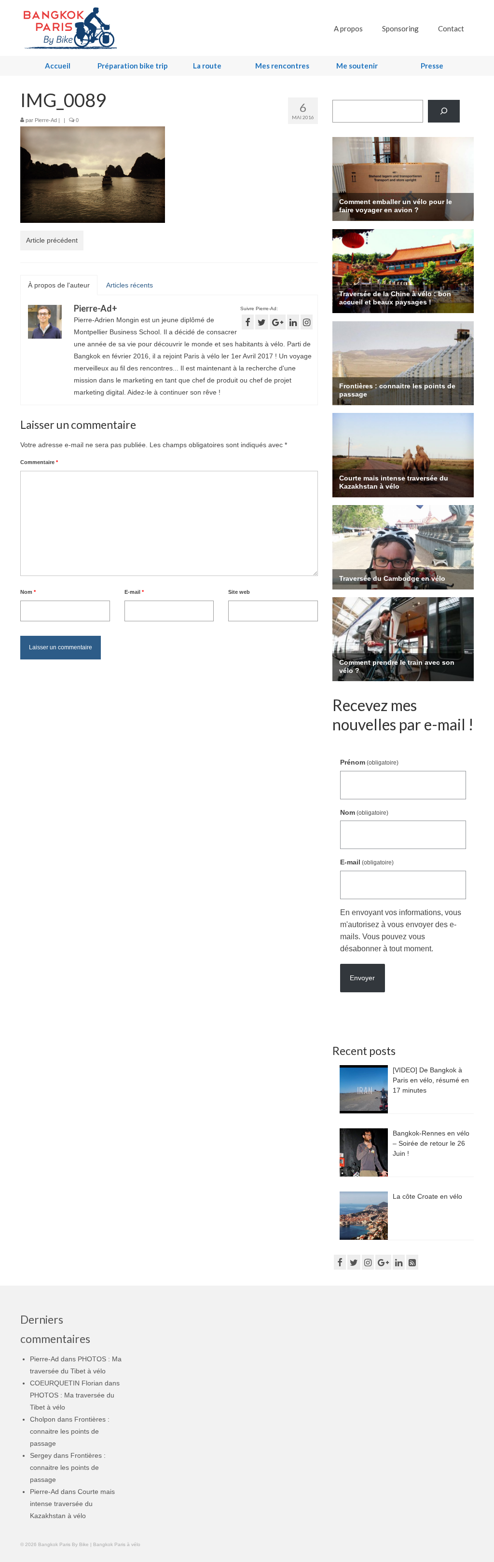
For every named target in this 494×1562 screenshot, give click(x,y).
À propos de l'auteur (59, 285)
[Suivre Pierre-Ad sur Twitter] (261, 322)
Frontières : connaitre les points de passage (70, 1431)
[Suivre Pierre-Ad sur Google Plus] (278, 322)
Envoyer (362, 978)
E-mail (134, 592)
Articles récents (129, 285)
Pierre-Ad (46, 120)
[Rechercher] (443, 111)
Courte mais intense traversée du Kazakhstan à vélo (72, 1504)
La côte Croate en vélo (427, 1196)
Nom (28, 592)
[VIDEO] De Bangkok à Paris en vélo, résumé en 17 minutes (431, 1080)
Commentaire (39, 462)
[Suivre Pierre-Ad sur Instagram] (307, 322)
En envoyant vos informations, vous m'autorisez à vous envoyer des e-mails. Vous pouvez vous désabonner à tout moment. (400, 930)
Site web (239, 592)
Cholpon (42, 1419)
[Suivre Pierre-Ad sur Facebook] (248, 322)
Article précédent (52, 240)
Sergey (41, 1455)
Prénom (369, 762)
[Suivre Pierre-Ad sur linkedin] (293, 322)
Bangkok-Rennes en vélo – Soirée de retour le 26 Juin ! (431, 1143)
